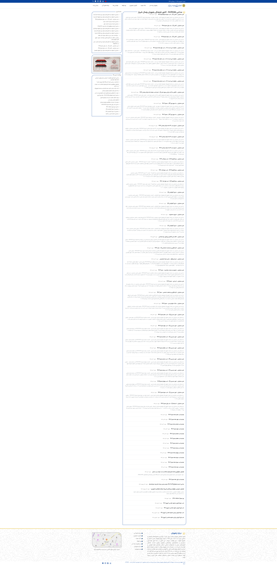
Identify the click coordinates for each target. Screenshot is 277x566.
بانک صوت (143, 5)
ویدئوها (124, 5)
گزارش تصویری (133, 5)
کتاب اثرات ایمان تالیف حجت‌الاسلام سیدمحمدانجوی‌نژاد (106, 88)
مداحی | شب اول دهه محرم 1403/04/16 (106, 104)
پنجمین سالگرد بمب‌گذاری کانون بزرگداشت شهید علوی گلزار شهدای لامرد (106, 38)
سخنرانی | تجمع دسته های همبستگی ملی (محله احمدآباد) (106, 14)
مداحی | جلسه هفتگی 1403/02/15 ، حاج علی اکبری (106, 95)
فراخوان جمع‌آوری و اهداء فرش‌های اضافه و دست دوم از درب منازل (106, 85)
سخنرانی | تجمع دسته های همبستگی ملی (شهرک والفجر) (106, 50)
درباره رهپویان (137, 546)
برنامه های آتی (105, 5)
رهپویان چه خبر (153, 5)
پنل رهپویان (138, 549)
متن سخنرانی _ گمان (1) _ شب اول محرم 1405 (106, 46)
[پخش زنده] (105, 1)
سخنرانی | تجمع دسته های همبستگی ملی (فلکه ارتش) (106, 33)
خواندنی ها (115, 5)
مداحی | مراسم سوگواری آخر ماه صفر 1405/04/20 (106, 26)
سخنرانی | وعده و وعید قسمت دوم (106, 21)
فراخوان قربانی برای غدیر (106, 100)
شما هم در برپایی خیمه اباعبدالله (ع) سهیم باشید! (106, 82)
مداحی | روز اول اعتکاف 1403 (106, 107)
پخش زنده (95, 5)
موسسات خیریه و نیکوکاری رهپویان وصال (106, 102)
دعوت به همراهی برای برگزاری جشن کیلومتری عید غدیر (106, 93)
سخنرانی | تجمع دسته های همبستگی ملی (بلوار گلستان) (106, 31)
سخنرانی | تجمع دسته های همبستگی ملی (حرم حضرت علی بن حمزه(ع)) (106, 42)
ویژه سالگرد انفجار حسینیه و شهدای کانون (106, 97)
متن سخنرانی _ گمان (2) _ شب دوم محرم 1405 (106, 48)
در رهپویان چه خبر (136, 544)
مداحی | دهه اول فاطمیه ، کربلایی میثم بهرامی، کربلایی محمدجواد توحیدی (106, 78)
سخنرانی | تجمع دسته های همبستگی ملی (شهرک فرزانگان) (106, 28)
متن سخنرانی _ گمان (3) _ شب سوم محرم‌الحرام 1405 (106, 19)
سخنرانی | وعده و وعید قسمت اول (106, 24)
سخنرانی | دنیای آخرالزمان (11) (106, 109)
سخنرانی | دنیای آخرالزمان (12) (106, 111)
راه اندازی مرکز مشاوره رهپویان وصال (106, 90)
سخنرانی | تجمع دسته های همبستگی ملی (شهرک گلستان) (106, 17)
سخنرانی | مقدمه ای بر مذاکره (106, 113)
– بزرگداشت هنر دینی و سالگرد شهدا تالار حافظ (106, 35)
